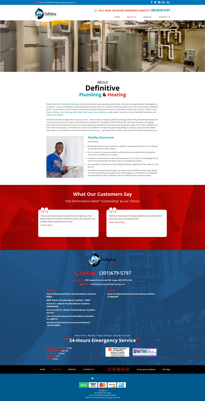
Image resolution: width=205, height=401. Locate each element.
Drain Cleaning (66, 112)
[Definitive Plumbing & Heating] (45, 13)
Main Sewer (88, 112)
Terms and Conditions (146, 369)
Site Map (166, 369)
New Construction (127, 112)
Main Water (77, 112)
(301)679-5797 (160, 10)
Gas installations (100, 112)
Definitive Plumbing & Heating (65, 104)
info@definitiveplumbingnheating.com (59, 2)
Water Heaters (138, 109)
